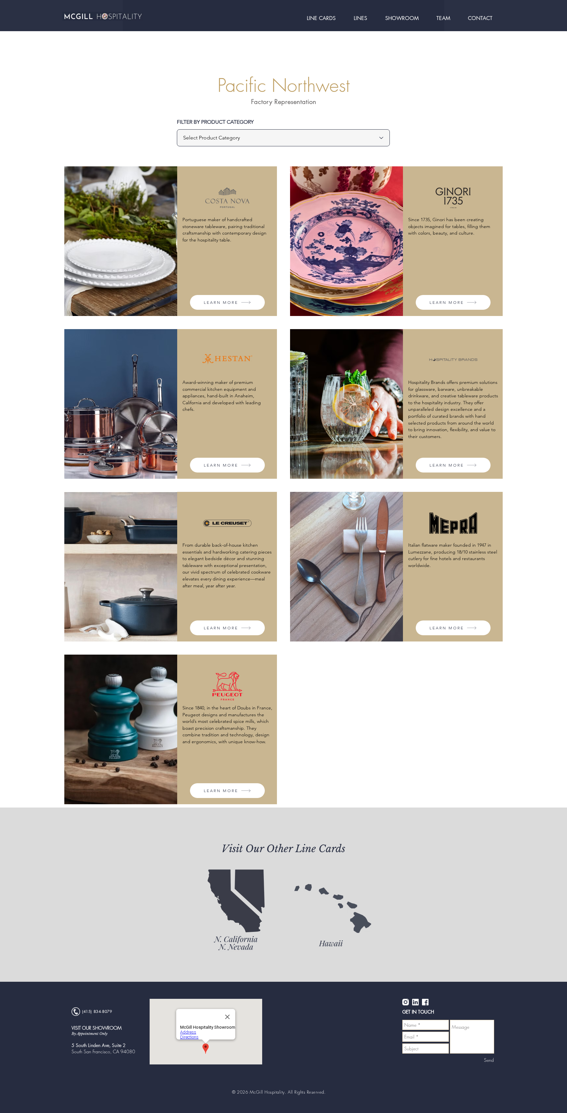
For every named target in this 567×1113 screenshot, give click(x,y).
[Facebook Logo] (425, 1002)
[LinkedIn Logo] (415, 1002)
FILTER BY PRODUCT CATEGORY (215, 122)
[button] (321, 18)
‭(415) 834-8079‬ (97, 1011)
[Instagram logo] (405, 1002)
